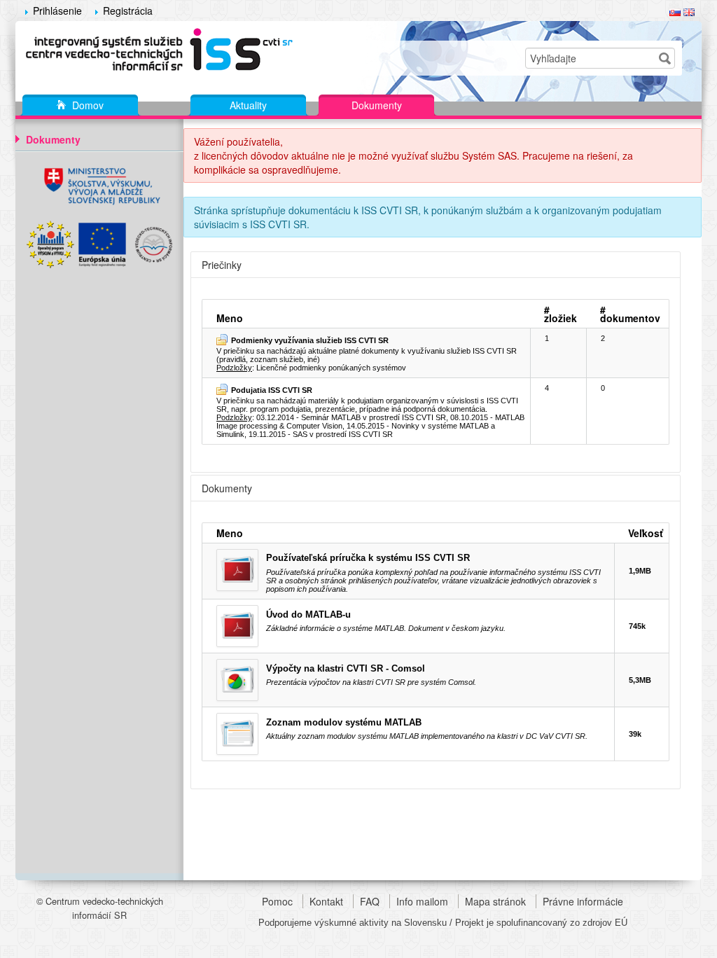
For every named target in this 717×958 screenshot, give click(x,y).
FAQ (370, 901)
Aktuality (248, 105)
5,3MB (640, 680)
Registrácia (128, 11)
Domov (86, 105)
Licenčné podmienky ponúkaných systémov (331, 367)
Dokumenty (376, 105)
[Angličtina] (689, 11)
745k (637, 626)
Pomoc (277, 901)
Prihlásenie (57, 11)
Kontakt (326, 901)
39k (635, 734)
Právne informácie (583, 901)
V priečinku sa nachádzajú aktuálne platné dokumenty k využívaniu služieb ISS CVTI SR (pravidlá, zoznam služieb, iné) (366, 349)
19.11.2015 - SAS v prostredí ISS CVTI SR (321, 434)
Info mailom (422, 901)
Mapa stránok (495, 901)
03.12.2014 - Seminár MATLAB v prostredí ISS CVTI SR (351, 417)
